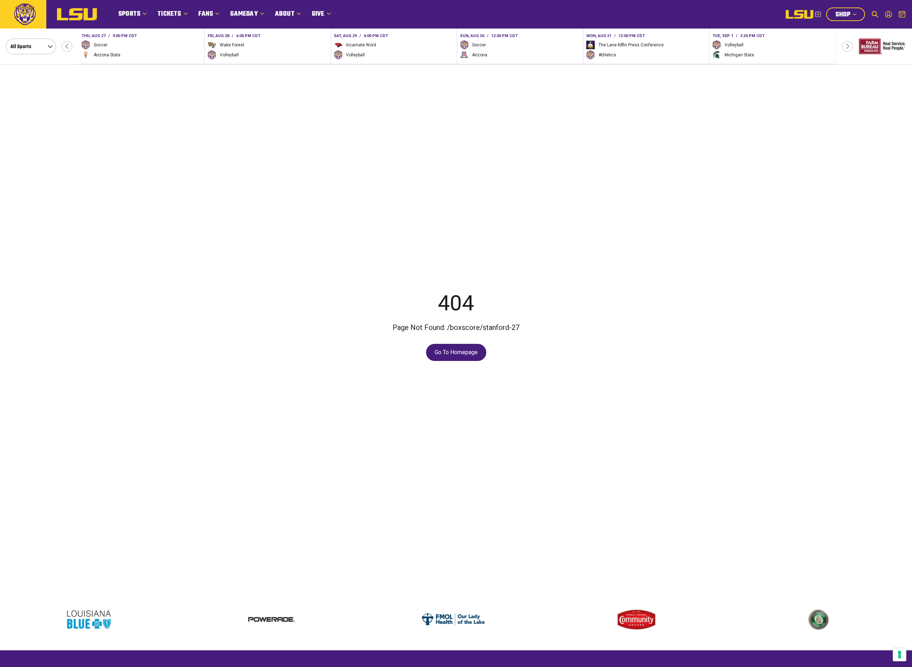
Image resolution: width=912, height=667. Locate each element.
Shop (850, 15)
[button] (67, 46)
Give (318, 14)
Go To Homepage (456, 352)
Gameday (244, 14)
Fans (205, 14)
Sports (129, 14)
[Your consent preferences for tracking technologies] (899, 654)
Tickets (169, 14)
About (285, 14)
